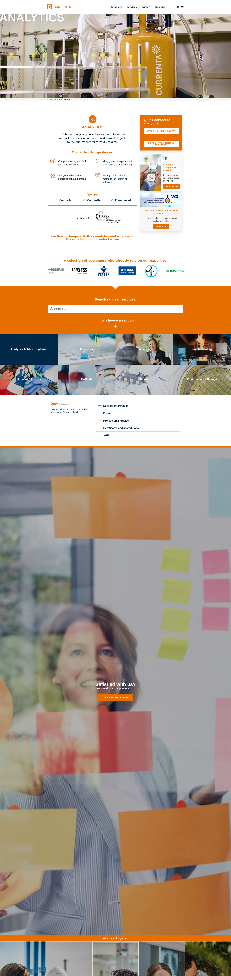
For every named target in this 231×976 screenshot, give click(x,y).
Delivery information (115, 405)
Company (116, 6)
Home (49, 99)
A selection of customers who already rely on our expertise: (115, 260)
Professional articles (116, 420)
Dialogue (159, 6)
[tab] (64, 200)
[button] (171, 6)
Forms (107, 413)
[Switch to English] (178, 7)
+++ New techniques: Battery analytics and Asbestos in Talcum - (92, 237)
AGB (106, 435)
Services (132, 6)
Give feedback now (115, 697)
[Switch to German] (182, 7)
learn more (171, 186)
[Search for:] (115, 309)
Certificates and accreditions (121, 428)
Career (145, 6)
